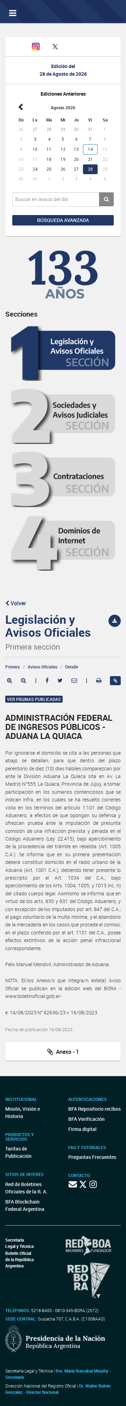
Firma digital (82, 1129)
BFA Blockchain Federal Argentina (24, 1205)
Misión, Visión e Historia (22, 1112)
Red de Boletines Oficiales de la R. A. (26, 1188)
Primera (12, 666)
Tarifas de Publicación (18, 1152)
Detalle (71, 666)
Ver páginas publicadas (34, 699)
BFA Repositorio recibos (94, 1108)
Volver (17, 603)
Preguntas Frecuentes (92, 1157)
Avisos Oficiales (42, 666)
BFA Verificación (86, 1119)
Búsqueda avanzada (63, 220)
